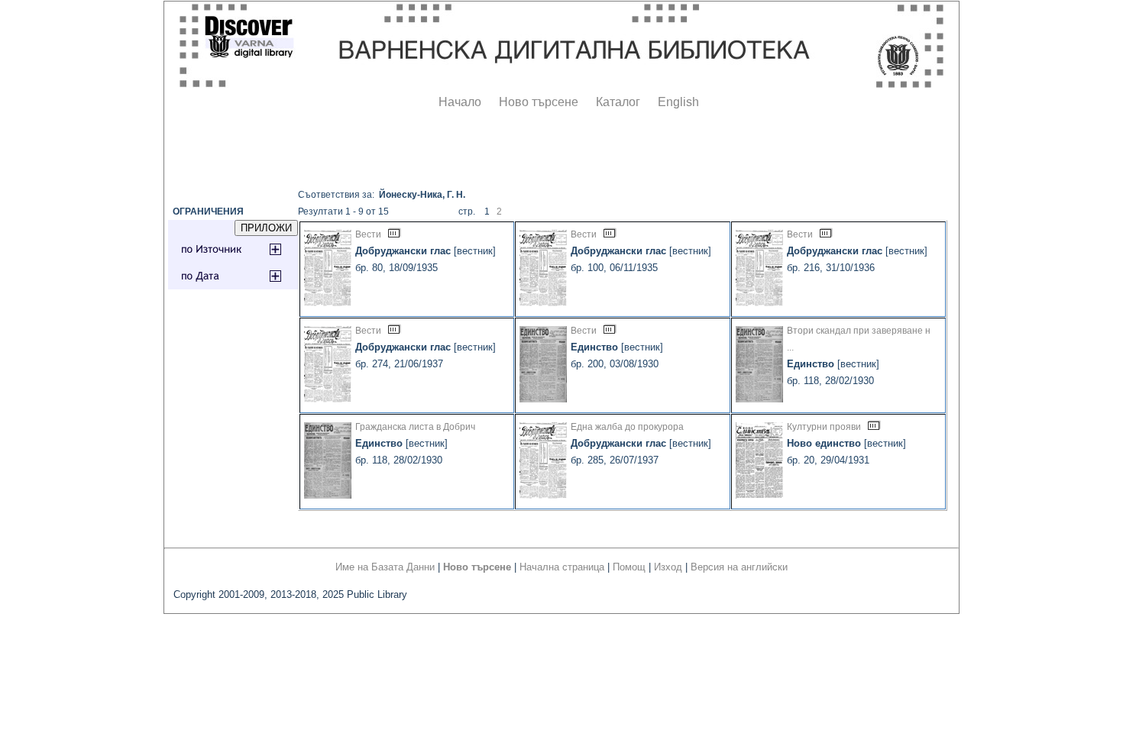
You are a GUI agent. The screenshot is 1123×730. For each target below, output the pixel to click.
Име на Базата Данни (385, 567)
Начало (460, 101)
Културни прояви (824, 427)
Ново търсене (538, 101)
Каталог (618, 101)
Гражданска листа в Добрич (415, 427)
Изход (668, 567)
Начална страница (561, 567)
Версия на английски (739, 567)
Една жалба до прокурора (627, 427)
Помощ (629, 567)
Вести (368, 234)
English (678, 101)
